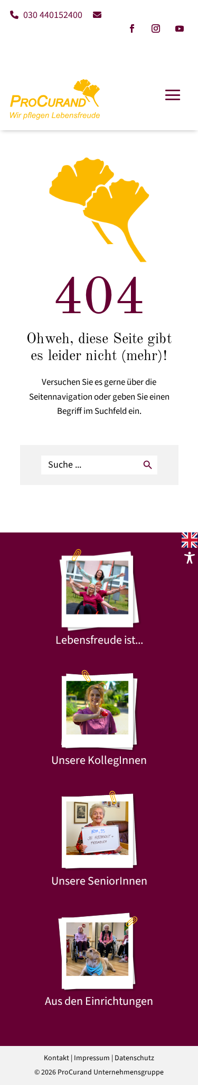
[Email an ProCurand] (93, 15)
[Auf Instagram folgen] (155, 28)
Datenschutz (134, 1058)
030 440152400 (51, 15)
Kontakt (56, 1058)
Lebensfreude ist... (99, 640)
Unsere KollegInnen (99, 760)
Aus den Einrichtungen (99, 1001)
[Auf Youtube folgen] (179, 28)
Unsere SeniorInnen (99, 881)
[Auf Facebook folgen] (132, 28)
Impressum (92, 1058)
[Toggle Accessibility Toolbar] (189, 557)
